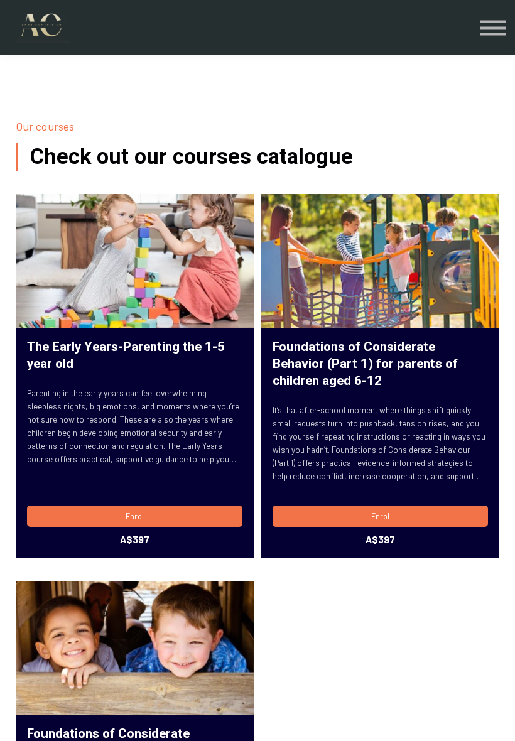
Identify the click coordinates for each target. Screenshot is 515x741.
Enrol (135, 516)
